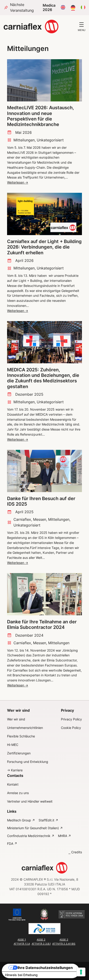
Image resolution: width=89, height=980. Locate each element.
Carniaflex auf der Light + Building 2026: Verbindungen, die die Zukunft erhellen (44, 247)
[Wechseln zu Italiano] (83, 7)
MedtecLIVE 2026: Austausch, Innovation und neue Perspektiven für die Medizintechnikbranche (40, 116)
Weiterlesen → (17, 182)
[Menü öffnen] (81, 24)
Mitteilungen (24, 140)
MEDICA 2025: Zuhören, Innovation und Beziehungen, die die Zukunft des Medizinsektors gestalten (43, 378)
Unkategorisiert (50, 140)
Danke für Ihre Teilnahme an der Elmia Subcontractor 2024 (42, 624)
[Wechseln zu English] (63, 7)
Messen (39, 519)
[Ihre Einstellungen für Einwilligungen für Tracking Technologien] (81, 972)
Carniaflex (22, 519)
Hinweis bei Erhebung (21, 975)
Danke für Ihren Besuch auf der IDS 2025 (41, 501)
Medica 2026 (49, 7)
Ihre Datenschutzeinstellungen (45, 967)
